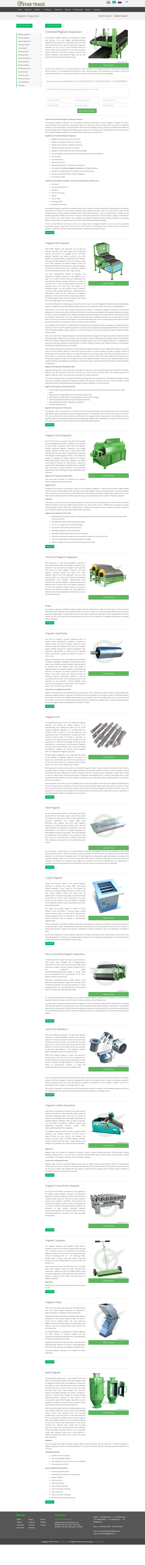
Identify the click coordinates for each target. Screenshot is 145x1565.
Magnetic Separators (105, 16)
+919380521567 (86, 81)
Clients (19, 1522)
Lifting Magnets (22, 48)
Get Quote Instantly (24, 26)
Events (88, 9)
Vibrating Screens (23, 51)
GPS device (21, 85)
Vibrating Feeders (23, 55)
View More (49, 232)
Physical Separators (24, 38)
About (31, 1519)
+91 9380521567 (105, 1517)
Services (67, 9)
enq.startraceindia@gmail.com (109, 1531)
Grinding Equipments (24, 68)
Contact (43, 1525)
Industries (58, 9)
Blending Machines (23, 65)
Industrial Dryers (23, 72)
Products (47, 9)
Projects (37, 9)
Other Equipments (23, 82)
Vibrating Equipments (24, 58)
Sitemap (31, 1528)
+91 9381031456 (120, 1517)
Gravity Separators (23, 61)
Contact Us (97, 9)
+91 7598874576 (114, 1519)
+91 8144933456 (100, 1519)
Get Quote (20, 1528)
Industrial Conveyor (24, 79)
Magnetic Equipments (24, 41)
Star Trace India (63, 1542)
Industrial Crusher (23, 75)
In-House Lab (78, 9)
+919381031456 (102, 81)
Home (20, 9)
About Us (28, 9)
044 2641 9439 (117, 1527)
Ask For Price (108, 65)
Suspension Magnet (24, 45)
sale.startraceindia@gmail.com (104, 1533)
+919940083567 (119, 81)
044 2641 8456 (105, 1527)
